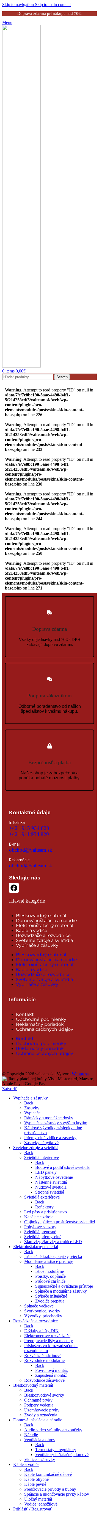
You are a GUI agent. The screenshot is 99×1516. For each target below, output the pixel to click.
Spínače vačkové (39, 1306)
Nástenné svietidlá (51, 1182)
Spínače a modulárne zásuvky (61, 1291)
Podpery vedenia (38, 1405)
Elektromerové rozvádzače (47, 1335)
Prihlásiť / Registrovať (32, 1509)
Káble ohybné (36, 1479)
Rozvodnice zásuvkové (44, 1380)
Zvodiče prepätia (49, 1301)
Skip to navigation (18, 4)
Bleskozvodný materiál (41, 915)
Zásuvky (31, 1108)
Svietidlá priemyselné (42, 1236)
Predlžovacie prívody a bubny (50, 1489)
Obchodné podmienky (41, 1019)
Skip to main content (53, 4)
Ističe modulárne (49, 1271)
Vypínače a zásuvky (37, 945)
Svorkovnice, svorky (42, 1311)
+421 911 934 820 (29, 834)
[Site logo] (21, 366)
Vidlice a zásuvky (39, 1459)
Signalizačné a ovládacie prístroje (64, 1286)
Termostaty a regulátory (55, 1449)
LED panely (46, 1172)
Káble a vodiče (31, 930)
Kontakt (25, 1014)
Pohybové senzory (40, 1226)
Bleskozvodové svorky (44, 1395)
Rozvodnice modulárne (44, 1360)
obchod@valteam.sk (30, 850)
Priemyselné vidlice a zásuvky (50, 1137)
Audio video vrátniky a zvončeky (53, 1429)
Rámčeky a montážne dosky (48, 1117)
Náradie (31, 1434)
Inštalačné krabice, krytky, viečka (53, 1256)
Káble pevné (35, 1484)
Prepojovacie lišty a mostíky (48, 1340)
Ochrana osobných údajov (44, 1029)
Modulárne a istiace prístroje (48, 1261)
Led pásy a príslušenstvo (45, 1212)
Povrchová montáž (51, 1370)
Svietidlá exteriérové (42, 1197)
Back (28, 1103)
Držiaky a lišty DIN (41, 1330)
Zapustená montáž (51, 1375)
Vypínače (32, 1113)
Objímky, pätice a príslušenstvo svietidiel (59, 1221)
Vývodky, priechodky (43, 1316)
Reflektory (44, 1207)
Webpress (80, 1073)
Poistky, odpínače (50, 1276)
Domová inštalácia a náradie (46, 920)
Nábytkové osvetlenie (54, 1177)
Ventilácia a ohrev (39, 1439)
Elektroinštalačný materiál (44, 925)
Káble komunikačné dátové (48, 1474)
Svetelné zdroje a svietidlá (44, 940)
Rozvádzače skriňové (42, 1355)
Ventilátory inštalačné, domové (62, 1454)
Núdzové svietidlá (51, 1187)
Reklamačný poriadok (40, 1024)
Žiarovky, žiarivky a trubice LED (53, 1241)
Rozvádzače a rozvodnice (43, 935)
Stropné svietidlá (49, 1192)
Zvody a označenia (40, 1415)
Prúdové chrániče (50, 1281)
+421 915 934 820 (29, 828)
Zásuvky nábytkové (41, 1142)
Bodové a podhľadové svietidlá (62, 1167)
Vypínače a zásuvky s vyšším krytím (55, 1122)
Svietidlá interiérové (41, 1157)
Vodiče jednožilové (40, 1504)
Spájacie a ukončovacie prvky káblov (56, 1494)
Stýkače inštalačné (51, 1296)
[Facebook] (14, 888)
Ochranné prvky (38, 1400)
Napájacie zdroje (38, 1217)
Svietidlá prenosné (40, 1231)
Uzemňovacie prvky (41, 1410)
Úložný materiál (38, 1499)
